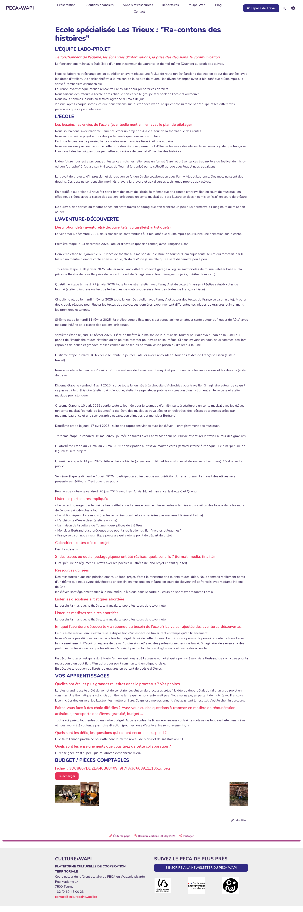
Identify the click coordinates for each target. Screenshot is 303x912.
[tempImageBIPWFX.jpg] (89, 794)
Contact (139, 11)
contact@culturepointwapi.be (76, 897)
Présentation (66, 5)
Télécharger (66, 776)
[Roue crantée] (293, 8)
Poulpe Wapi (197, 5)
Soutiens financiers (100, 5)
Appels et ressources (138, 5)
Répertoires (170, 5)
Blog (218, 5)
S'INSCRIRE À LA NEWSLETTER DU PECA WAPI (201, 868)
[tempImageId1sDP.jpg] (67, 794)
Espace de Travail (263, 8)
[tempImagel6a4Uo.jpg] (237, 796)
